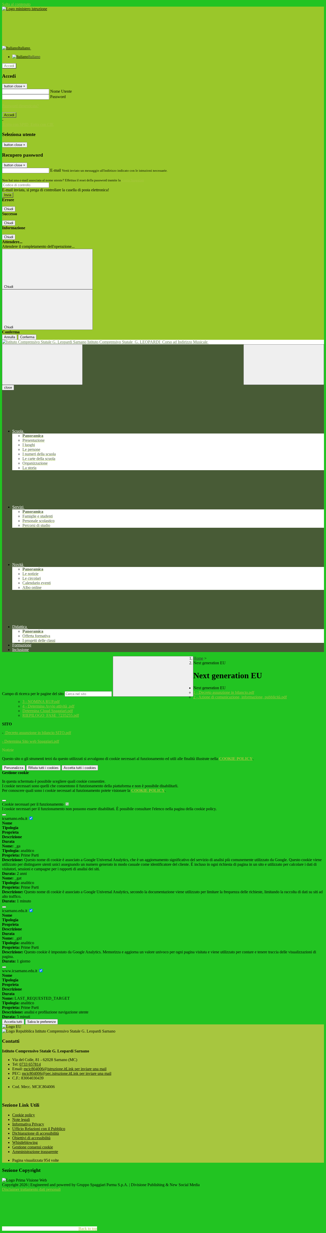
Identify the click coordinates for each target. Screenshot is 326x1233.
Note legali (21, 1119)
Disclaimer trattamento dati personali (31, 1189)
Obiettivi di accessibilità (31, 1138)
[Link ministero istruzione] (24, 9)
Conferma (27, 337)
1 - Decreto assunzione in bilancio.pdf (223, 692)
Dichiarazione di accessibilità (35, 1133)
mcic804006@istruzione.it (65, 1069)
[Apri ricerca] (283, 364)
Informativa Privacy (28, 1124)
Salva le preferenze (41, 1022)
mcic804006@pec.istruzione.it (66, 1073)
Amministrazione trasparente (35, 1151)
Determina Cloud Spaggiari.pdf (47, 711)
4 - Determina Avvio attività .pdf (48, 706)
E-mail (55, 170)
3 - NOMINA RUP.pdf (41, 701)
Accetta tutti (80, 768)
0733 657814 (30, 1064)
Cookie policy (23, 1115)
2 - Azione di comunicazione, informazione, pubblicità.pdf (240, 697)
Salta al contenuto (16, 4)
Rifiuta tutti (43, 768)
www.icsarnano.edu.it (20, 971)
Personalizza (13, 768)
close (8, 387)
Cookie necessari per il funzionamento (33, 804)
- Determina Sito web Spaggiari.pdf (30, 741)
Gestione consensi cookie (32, 1147)
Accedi (9, 66)
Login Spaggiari (132, 180)
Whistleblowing (25, 1142)
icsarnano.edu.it (15, 818)
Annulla (9, 337)
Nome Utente (61, 91)
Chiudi (8, 209)
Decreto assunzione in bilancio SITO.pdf (37, 732)
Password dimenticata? (20, 106)
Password (58, 96)
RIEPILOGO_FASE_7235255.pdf (50, 715)
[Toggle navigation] (42, 364)
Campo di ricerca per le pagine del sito (33, 694)
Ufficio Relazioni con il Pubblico (38, 1129)
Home (198, 658)
